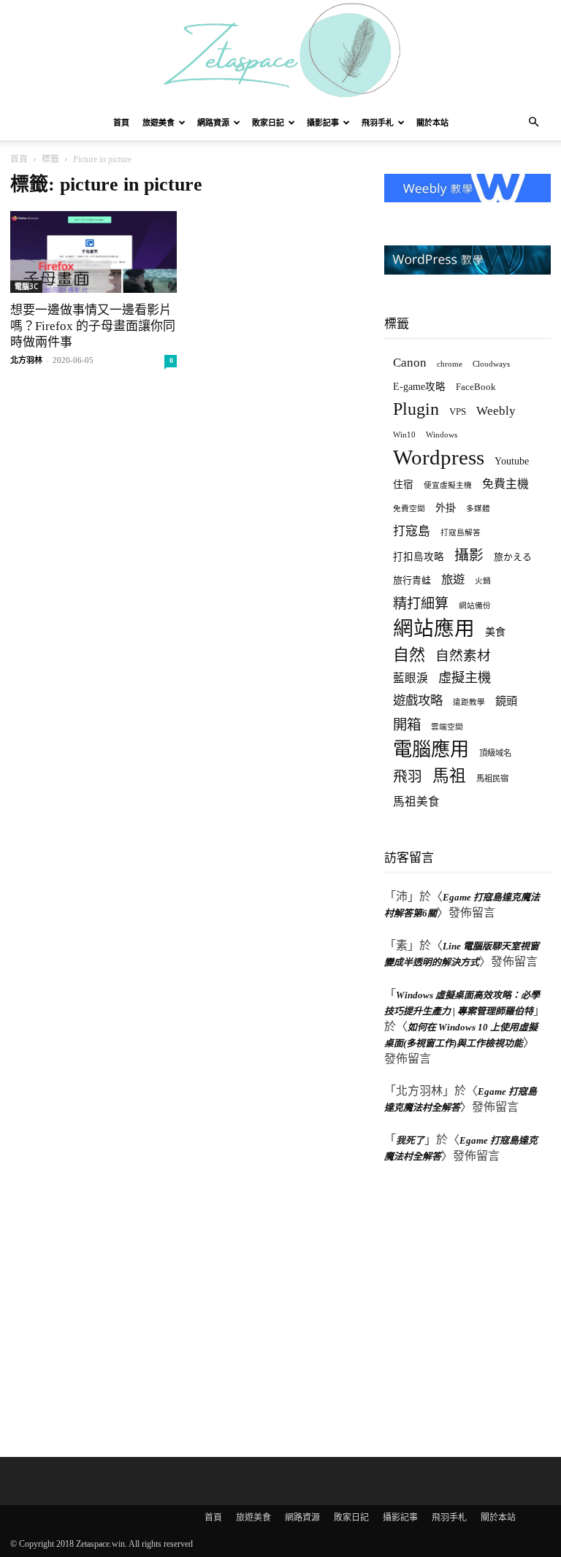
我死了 (410, 1140)
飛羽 (407, 776)
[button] (533, 123)
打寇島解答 (460, 533)
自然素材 (463, 655)
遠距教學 (469, 702)
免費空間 (409, 509)
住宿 (403, 484)
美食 (495, 632)
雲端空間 (447, 727)
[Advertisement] (472, 1307)
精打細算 (421, 603)
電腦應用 (431, 749)
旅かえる (513, 556)
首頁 (121, 122)
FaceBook (476, 386)
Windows (441, 435)
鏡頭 (506, 701)
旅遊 (453, 579)
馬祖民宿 (492, 778)
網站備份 (475, 606)
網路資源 (213, 122)
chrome (449, 363)
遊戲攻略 (418, 700)
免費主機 (505, 484)
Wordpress (438, 457)
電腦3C (26, 286)
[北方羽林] (280, 52)
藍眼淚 (410, 678)
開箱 (407, 724)
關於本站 (432, 122)
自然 (409, 654)
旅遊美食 (158, 122)
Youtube (512, 461)
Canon (410, 363)
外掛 (445, 507)
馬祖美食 (416, 801)
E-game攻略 (419, 386)
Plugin (416, 409)
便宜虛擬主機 (448, 485)
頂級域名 (495, 753)
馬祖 (449, 776)
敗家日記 (268, 122)
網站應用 (434, 628)
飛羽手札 (378, 122)
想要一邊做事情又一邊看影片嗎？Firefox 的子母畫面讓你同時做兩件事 (92, 326)
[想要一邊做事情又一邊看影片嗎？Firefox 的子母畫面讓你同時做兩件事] (93, 252)
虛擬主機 (464, 677)
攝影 (469, 555)
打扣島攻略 (418, 556)
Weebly (496, 411)
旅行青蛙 (412, 580)
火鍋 (483, 581)
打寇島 (411, 531)
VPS (457, 411)
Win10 (404, 434)
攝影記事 (323, 122)
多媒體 (478, 509)
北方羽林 (26, 360)
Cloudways (491, 364)
